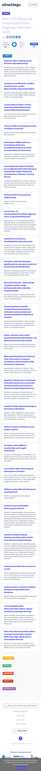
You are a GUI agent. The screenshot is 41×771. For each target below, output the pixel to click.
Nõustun (21, 768)
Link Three (20, 724)
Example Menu (20, 711)
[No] (38, 764)
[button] (20, 706)
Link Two (20, 720)
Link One (20, 716)
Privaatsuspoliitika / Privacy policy (20, 743)
